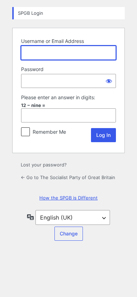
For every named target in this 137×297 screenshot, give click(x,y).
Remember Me (49, 132)
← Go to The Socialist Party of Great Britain (68, 177)
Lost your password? (44, 165)
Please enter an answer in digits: (58, 97)
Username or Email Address (52, 41)
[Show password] (109, 81)
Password (32, 69)
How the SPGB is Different (68, 198)
